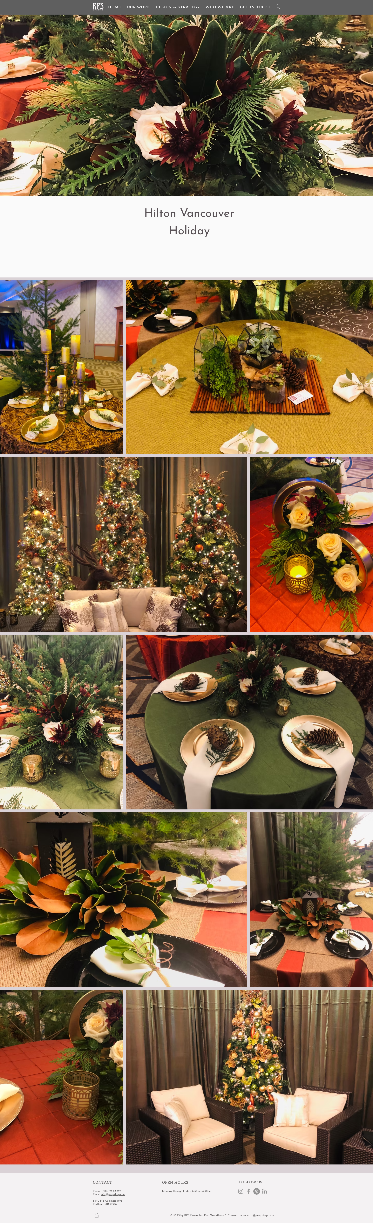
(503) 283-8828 (111, 1191)
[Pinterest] (256, 1191)
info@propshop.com (113, 1194)
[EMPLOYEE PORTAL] (97, 1215)
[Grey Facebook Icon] (248, 1191)
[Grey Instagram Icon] (240, 1191)
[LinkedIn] (264, 1191)
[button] (278, 7)
